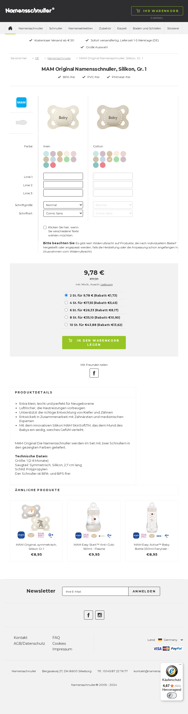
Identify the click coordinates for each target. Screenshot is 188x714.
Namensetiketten (81, 28)
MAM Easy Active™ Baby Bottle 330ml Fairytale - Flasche (152, 549)
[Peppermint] (66, 158)
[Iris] (73, 158)
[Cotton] (60, 158)
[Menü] (180, 665)
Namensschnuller (31, 28)
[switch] (172, 695)
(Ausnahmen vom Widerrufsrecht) (67, 251)
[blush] (73, 153)
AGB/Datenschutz (29, 643)
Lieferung (107, 284)
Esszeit (122, 28)
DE (37, 58)
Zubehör (105, 28)
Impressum (62, 649)
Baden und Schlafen (147, 28)
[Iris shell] (53, 153)
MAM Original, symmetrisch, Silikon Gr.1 (36, 547)
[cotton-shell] (60, 153)
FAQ (56, 637)
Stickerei (173, 28)
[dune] (46, 158)
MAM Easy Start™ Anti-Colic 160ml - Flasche (94, 547)
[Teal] (46, 164)
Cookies (59, 643)
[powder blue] (53, 158)
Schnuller (55, 28)
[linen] (66, 153)
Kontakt (20, 637)
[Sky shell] (46, 153)
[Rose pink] (53, 164)
